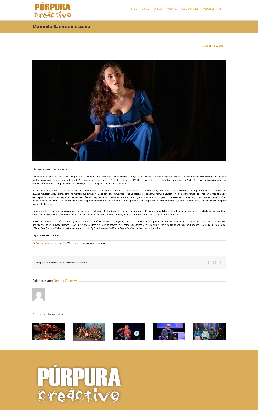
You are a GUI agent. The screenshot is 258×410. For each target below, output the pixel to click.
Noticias (77, 243)
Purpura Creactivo (44, 243)
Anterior (207, 45)
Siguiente (218, 45)
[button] (220, 9)
